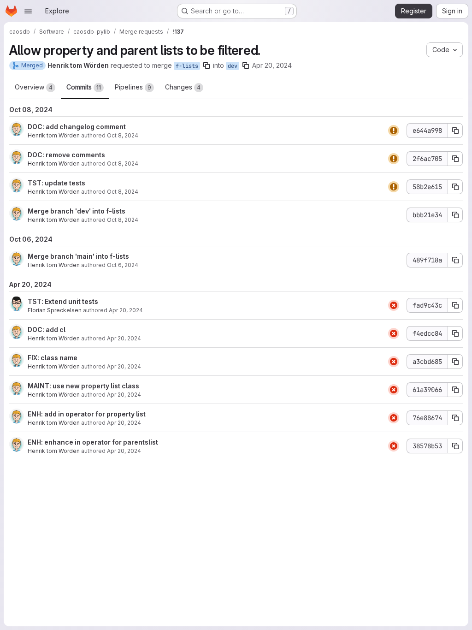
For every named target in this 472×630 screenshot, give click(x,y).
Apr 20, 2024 (272, 65)
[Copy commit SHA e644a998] (455, 130)
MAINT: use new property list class (83, 386)
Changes (183, 87)
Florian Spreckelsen (55, 310)
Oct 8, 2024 (122, 135)
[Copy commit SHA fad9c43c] (455, 305)
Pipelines (133, 87)
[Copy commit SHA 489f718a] (455, 260)
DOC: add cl (46, 329)
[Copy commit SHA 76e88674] (455, 417)
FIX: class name (52, 358)
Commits (83, 87)
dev (232, 66)
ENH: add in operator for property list (87, 414)
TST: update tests (56, 183)
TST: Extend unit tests (63, 301)
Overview (34, 87)
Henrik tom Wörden (54, 135)
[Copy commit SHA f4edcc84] (455, 333)
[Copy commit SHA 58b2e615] (455, 186)
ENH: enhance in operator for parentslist (93, 442)
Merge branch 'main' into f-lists (78, 256)
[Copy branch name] (206, 65)
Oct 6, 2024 (122, 265)
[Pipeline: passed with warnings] (393, 130)
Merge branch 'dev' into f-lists (76, 211)
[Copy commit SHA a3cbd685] (455, 361)
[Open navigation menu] (28, 11)
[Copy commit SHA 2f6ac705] (455, 158)
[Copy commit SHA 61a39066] (455, 389)
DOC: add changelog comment (77, 127)
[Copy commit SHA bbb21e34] (455, 215)
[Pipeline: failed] (393, 305)
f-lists (187, 66)
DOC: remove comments (66, 155)
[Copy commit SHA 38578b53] (455, 446)
